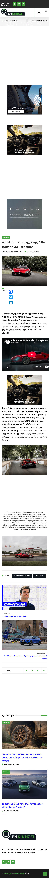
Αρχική (6, 21)
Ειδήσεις (15, 21)
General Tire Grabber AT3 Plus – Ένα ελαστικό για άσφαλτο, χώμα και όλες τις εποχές (22, 757)
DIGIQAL (27, 874)
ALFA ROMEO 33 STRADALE (22, 576)
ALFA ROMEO (39, 576)
